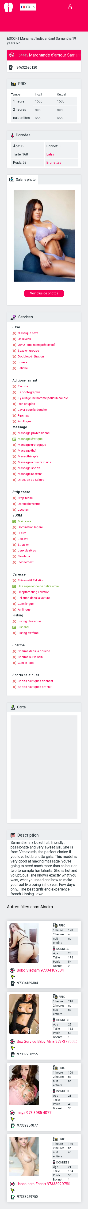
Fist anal (23, 627)
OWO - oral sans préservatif (36, 344)
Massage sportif (29, 468)
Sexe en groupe (28, 350)
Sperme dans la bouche (34, 651)
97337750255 (27, 1054)
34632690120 (26, 67)
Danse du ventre (29, 504)
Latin (50, 154)
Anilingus (24, 609)
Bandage (24, 556)
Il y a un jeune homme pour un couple (43, 398)
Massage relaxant (30, 474)
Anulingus (24, 421)
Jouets (22, 362)
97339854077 (27, 1125)
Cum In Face (26, 663)
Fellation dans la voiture (34, 598)
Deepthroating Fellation (34, 592)
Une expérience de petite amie (38, 586)
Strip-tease (25, 498)
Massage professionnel (34, 433)
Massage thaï (27, 450)
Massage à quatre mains (34, 462)
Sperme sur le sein (30, 657)
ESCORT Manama (20, 38)
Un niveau (24, 339)
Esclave (23, 539)
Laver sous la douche (32, 409)
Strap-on (24, 544)
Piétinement (26, 562)
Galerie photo (25, 179)
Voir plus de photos (44, 293)
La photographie (29, 392)
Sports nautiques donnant (35, 681)
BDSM (22, 533)
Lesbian (23, 509)
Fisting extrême (28, 633)
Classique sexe (28, 333)
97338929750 (27, 1197)
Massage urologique (32, 444)
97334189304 (27, 983)
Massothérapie (28, 456)
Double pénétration (31, 356)
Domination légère (30, 527)
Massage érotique (30, 439)
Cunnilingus (26, 603)
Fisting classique (29, 621)
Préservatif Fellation (31, 580)
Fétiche (23, 368)
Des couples (26, 404)
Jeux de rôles (27, 550)
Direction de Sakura (31, 479)
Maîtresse (24, 521)
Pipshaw (23, 415)
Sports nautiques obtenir (34, 687)
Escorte (23, 386)
